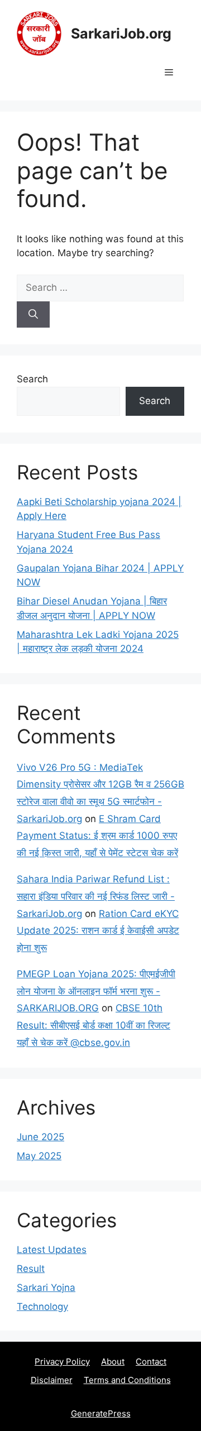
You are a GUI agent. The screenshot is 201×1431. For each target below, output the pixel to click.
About (113, 1361)
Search (32, 379)
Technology (42, 1306)
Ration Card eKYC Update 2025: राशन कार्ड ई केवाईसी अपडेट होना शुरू (98, 930)
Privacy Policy (62, 1361)
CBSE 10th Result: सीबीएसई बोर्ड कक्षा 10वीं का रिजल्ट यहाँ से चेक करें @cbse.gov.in (93, 1025)
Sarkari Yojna (46, 1287)
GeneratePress (101, 1413)
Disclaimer (52, 1380)
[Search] (33, 314)
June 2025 (40, 1136)
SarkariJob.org (121, 33)
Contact (151, 1361)
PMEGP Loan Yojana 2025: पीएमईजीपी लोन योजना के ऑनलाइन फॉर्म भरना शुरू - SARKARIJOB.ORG (96, 991)
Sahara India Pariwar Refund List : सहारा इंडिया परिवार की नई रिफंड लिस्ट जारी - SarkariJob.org (96, 896)
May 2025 (39, 1155)
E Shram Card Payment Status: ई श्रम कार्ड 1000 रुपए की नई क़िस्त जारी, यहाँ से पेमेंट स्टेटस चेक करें (97, 835)
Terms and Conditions (127, 1380)
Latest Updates (52, 1249)
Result (31, 1268)
